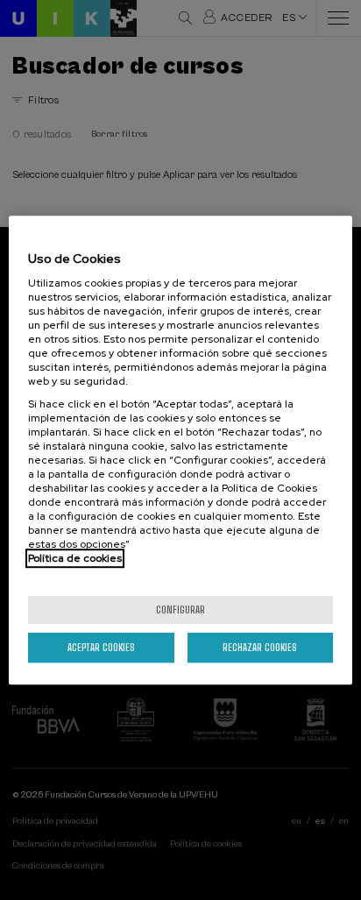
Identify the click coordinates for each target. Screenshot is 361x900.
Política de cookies (75, 558)
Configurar (180, 609)
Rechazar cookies (260, 647)
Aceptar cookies (101, 647)
